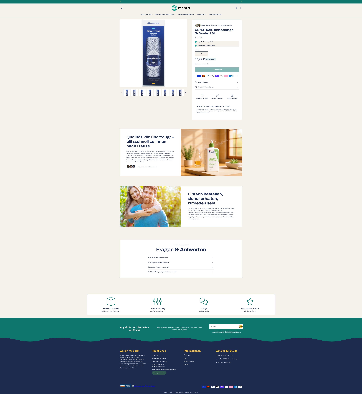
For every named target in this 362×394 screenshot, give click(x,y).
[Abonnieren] (241, 326)
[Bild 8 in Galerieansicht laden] (180, 92)
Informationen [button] (192, 351)
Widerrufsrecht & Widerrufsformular (158, 365)
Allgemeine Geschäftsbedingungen (164, 370)
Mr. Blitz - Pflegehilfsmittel (176, 392)
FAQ (185, 358)
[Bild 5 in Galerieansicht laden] (157, 92)
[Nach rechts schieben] (185, 92)
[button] (122, 8)
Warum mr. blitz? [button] (129, 351)
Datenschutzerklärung (159, 361)
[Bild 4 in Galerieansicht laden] (149, 92)
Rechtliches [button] (159, 351)
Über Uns (187, 355)
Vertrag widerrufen (159, 373)
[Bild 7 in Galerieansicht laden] (172, 92)
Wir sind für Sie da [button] (226, 351)
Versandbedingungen (159, 358)
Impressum (155, 355)
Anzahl (197, 50)
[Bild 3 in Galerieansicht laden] (142, 92)
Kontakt (186, 364)
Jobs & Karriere (189, 361)
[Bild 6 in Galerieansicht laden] (165, 92)
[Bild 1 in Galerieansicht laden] (127, 92)
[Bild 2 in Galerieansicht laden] (134, 92)
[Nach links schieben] (121, 92)
